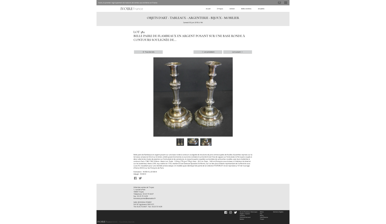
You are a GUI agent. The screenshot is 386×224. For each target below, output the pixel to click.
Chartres (242, 215)
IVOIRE (131, 9)
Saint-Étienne (264, 217)
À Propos (220, 9)
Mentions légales (278, 212)
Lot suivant (236, 52)
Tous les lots (149, 52)
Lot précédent (208, 52)
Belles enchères (246, 9)
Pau (261, 214)
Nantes (242, 219)
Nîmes (262, 212)
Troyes (262, 219)
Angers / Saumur (245, 214)
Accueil (208, 9)
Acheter (232, 9)
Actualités (261, 9)
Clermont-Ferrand (245, 217)
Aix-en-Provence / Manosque (248, 212)
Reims (262, 215)
